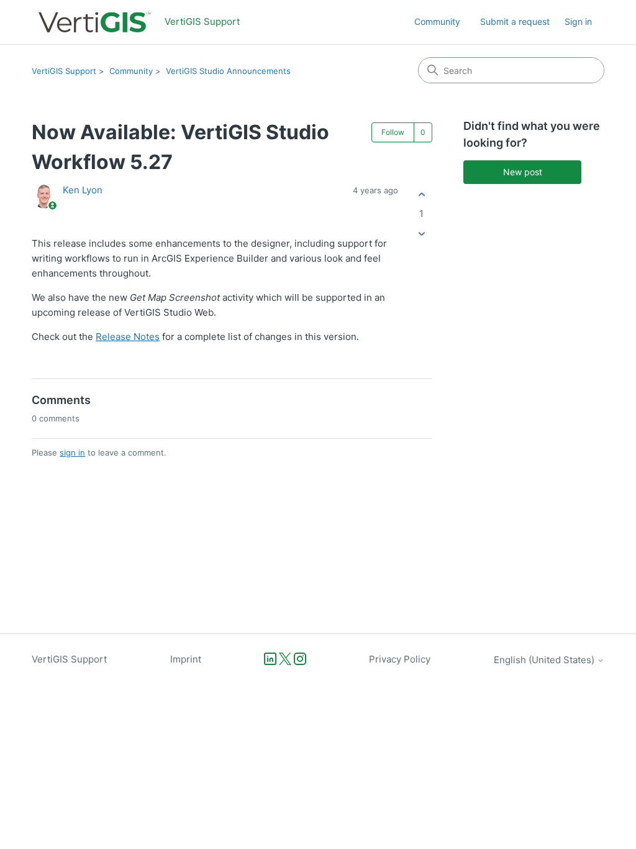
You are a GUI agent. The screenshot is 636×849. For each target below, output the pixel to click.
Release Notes (128, 336)
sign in (72, 452)
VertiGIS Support (64, 71)
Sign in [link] (578, 21)
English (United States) (545, 659)
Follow (392, 132)
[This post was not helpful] (421, 234)
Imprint (185, 659)
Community (437, 21)
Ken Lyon (82, 190)
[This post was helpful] (421, 194)
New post (522, 172)
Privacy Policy (399, 659)
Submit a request (515, 21)
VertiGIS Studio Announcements (228, 71)
